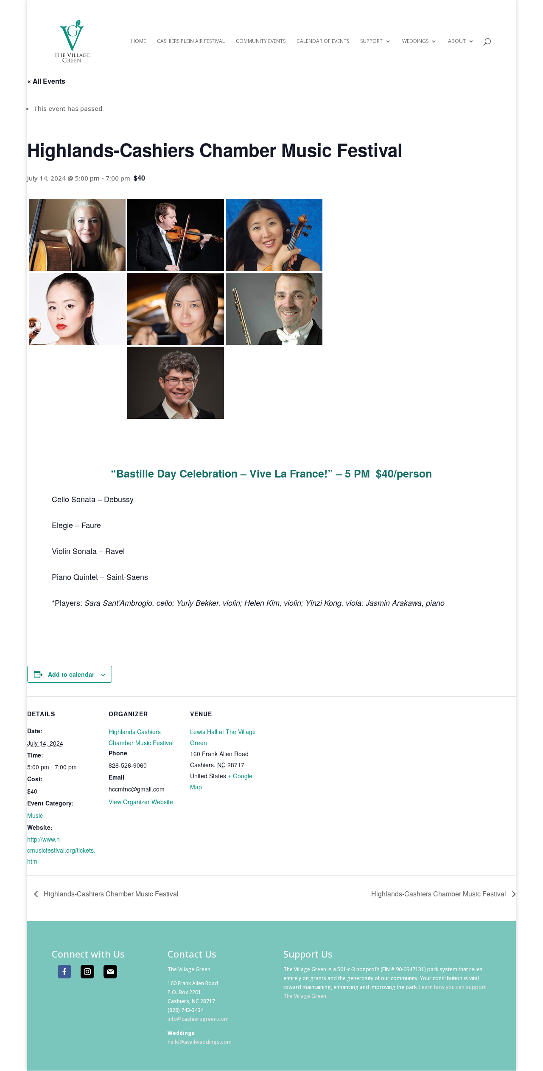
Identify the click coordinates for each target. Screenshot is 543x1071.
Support (371, 41)
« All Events (46, 81)
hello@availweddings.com (200, 1042)
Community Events (260, 41)
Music (35, 815)
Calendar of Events (323, 41)
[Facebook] (64, 971)
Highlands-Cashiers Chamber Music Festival (110, 894)
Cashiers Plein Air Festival (191, 41)
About (457, 41)
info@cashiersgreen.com (198, 1019)
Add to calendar (71, 674)
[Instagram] (87, 971)
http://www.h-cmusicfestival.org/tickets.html (61, 850)
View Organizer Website (141, 801)
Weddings (415, 41)
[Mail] (110, 971)
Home (138, 41)
